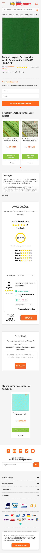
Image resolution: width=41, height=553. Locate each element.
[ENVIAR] (20, 103)
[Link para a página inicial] (3, 14)
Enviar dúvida (21, 366)
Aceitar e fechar (21, 545)
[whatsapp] (23, 72)
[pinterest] (19, 72)
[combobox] (20, 10)
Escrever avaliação (28, 317)
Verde (12, 163)
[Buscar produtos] (37, 10)
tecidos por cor (30, 14)
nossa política (31, 539)
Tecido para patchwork (15, 14)
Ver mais (5, 195)
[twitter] (16, 72)
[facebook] (12, 72)
